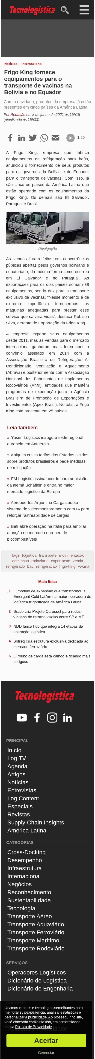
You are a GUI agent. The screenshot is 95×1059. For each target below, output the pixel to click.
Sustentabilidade (29, 900)
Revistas (18, 814)
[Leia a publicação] (70, 138)
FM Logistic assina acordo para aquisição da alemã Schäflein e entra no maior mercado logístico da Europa (47, 485)
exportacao (60, 561)
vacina (83, 566)
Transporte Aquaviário (35, 924)
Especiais (20, 806)
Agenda (17, 766)
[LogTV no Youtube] (22, 718)
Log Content (23, 798)
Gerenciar (46, 1053)
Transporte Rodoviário (36, 948)
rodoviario (39, 561)
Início (14, 750)
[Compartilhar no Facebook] (10, 138)
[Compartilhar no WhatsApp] (44, 138)
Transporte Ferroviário (35, 932)
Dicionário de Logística (37, 980)
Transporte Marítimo (33, 940)
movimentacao (71, 555)
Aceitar (46, 1041)
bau (30, 566)
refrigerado (15, 566)
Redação (17, 115)
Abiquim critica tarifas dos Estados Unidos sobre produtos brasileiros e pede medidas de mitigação (47, 461)
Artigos (16, 774)
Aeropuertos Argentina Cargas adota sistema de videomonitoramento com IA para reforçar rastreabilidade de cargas (48, 509)
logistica (29, 555)
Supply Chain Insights (35, 822)
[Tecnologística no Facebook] (37, 718)
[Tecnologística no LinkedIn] (67, 718)
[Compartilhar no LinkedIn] (22, 138)
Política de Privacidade (33, 1027)
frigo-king (67, 566)
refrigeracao (46, 566)
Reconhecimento (29, 892)
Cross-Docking (26, 852)
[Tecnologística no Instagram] (52, 718)
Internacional (32, 64)
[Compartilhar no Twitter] (33, 138)
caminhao (20, 561)
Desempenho (24, 860)
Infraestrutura (24, 868)
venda (78, 561)
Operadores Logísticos (36, 972)
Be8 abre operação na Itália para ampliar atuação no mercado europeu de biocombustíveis (46, 533)
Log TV (16, 758)
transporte (47, 555)
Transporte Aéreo (29, 916)
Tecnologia (21, 908)
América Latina (26, 830)
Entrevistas (21, 790)
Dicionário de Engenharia (40, 988)
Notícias (10, 64)
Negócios (19, 884)
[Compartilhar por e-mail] (55, 138)
